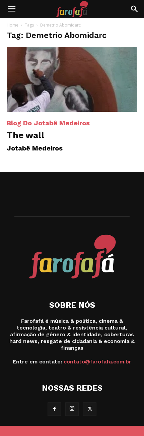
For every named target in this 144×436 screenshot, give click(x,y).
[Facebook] (54, 409)
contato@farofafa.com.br (97, 361)
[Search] (134, 9)
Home (12, 25)
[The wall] (72, 79)
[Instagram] (72, 409)
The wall (25, 135)
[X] (89, 409)
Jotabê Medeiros (35, 148)
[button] (11, 9)
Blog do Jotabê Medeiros (48, 123)
